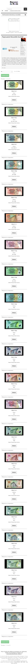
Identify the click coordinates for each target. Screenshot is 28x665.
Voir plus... (4, 67)
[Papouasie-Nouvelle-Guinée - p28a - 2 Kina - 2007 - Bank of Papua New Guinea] (14, 324)
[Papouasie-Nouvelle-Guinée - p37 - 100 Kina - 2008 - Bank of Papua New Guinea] (14, 484)
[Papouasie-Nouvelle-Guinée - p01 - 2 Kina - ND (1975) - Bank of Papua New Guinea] (14, 85)
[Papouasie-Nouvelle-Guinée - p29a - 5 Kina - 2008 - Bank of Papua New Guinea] (14, 351)
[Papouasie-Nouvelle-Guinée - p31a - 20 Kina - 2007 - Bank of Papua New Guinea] (14, 378)
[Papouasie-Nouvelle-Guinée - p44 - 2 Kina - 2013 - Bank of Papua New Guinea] (14, 511)
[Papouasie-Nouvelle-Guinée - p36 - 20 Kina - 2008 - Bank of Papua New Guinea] (14, 457)
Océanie (6, 10)
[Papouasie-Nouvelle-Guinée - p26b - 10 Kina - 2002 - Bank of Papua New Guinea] (14, 298)
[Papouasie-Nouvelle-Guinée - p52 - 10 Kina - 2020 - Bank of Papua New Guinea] (14, 617)
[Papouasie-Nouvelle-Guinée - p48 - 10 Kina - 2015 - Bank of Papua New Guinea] (14, 537)
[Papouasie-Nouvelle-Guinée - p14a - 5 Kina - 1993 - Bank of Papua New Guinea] (14, 245)
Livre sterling (5, 59)
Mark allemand (23, 59)
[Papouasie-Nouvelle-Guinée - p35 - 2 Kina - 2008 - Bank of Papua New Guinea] (14, 431)
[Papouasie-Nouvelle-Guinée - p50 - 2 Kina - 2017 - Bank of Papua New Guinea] (14, 564)
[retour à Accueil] (2, 11)
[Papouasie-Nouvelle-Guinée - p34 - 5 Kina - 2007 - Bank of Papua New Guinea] (14, 404)
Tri (1, 71)
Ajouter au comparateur (8, 104)
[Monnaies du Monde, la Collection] (14, 3)
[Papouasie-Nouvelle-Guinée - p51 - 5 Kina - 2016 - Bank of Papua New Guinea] (14, 590)
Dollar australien (6, 60)
